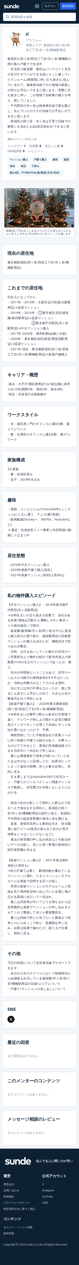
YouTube (47, 1196)
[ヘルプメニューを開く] (36, 6)
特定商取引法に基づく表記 (19, 1208)
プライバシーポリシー (17, 1202)
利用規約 (9, 1196)
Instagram (48, 1190)
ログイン (50, 6)
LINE (45, 1202)
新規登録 (68, 6)
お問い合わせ (11, 1190)
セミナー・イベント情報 (18, 1227)
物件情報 (9, 1233)
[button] (10, 1019)
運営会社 (9, 1184)
